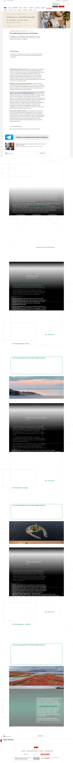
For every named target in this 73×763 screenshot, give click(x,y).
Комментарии (42, 153)
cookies (26, 759)
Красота (25, 7)
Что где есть (31, 7)
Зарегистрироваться (10, 0)
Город (9, 7)
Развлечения (15, 7)
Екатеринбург (58, 0)
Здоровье (43, 7)
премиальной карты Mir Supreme (45, 249)
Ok (36, 758)
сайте (40, 723)
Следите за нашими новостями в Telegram (32, 137)
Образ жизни (49, 7)
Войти (5, 0)
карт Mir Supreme (50, 483)
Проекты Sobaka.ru (65, 0)
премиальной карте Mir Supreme (48, 708)
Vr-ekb (6, 153)
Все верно (61, 6)
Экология (37, 7)
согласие (21, 758)
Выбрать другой (55, 6)
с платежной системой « (36, 208)
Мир (44, 208)
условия (16, 758)
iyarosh (4, 738)
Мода (20, 7)
